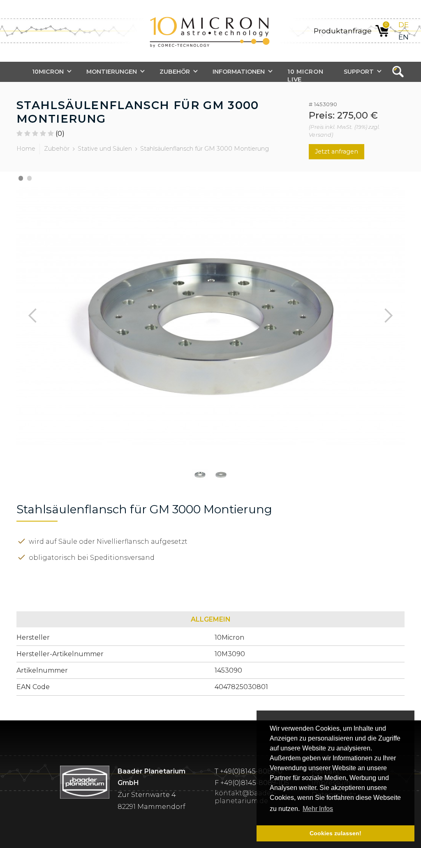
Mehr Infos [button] (318, 808)
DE (403, 24)
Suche (400, 72)
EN (403, 37)
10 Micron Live (305, 75)
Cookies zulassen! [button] (335, 833)
